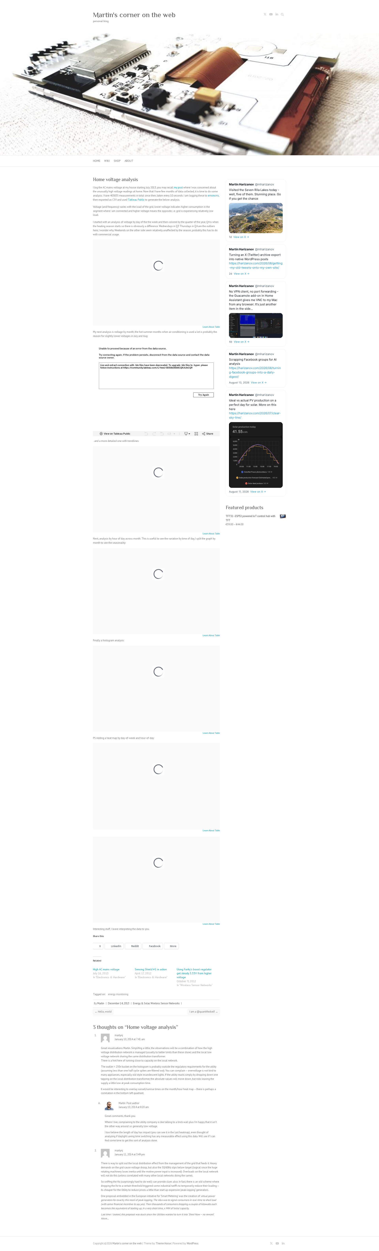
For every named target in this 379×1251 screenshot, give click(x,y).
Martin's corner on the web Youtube (271, 15)
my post (178, 187)
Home (96, 161)
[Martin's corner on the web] (189, 34)
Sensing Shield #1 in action (151, 969)
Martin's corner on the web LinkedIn (277, 15)
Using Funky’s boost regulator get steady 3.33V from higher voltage (194, 973)
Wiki (107, 161)
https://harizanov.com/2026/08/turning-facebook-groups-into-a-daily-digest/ (255, 372)
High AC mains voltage (106, 969)
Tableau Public (136, 199)
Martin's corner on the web (134, 15)
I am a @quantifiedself (204, 1011)
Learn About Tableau (212, 327)
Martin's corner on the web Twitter (265, 15)
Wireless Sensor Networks (165, 1003)
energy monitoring (118, 994)
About (129, 161)
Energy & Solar (141, 1003)
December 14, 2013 (118, 1003)
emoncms (213, 195)
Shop (117, 161)
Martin (100, 1003)
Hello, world (103, 1011)
